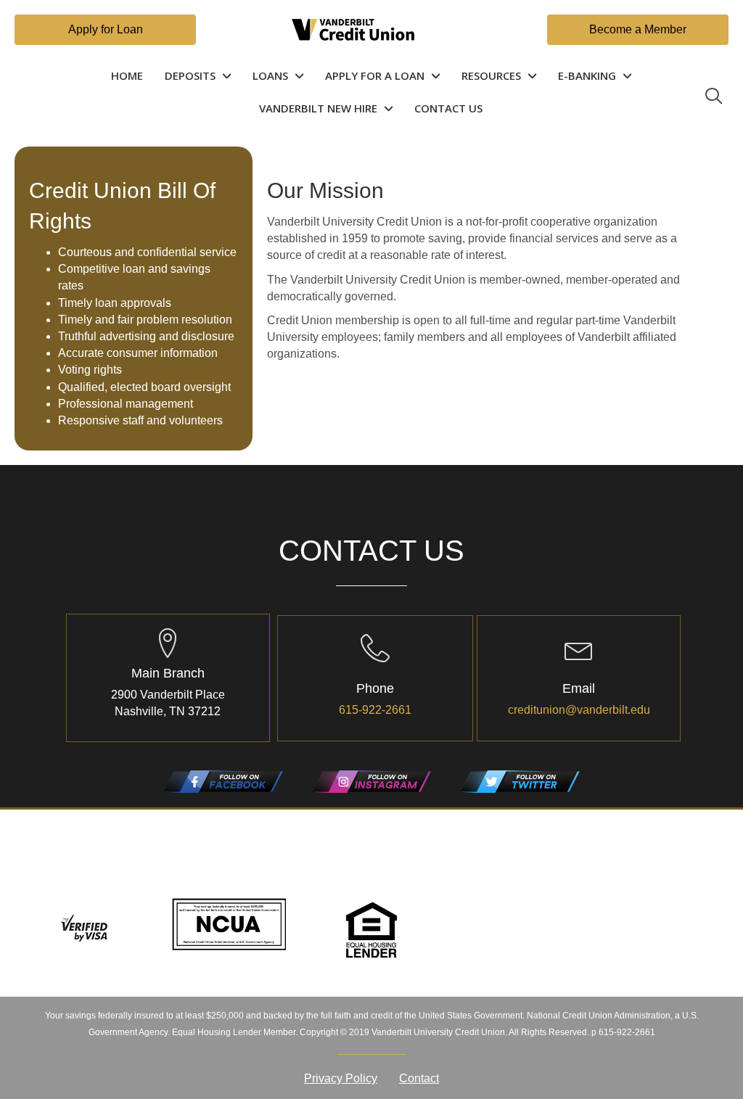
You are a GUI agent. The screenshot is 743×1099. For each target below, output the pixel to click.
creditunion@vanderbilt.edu (579, 710)
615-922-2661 (375, 710)
